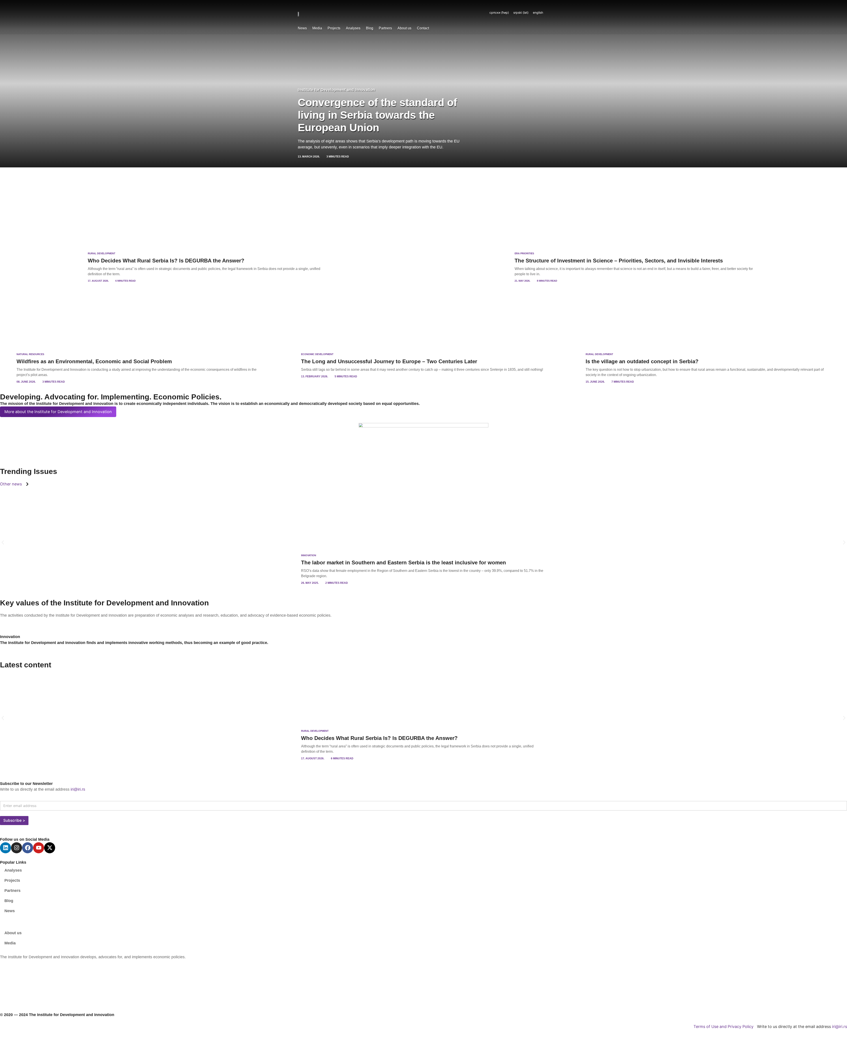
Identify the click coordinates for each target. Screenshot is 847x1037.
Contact (423, 28)
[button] (3, 542)
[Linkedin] (5, 847)
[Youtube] (38, 847)
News (302, 28)
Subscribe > (14, 820)
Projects (334, 28)
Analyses (353, 28)
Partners (385, 28)
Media (317, 28)
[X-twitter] (49, 847)
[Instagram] (16, 847)
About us (404, 28)
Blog (369, 28)
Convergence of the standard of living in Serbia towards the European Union (377, 115)
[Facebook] (27, 847)
